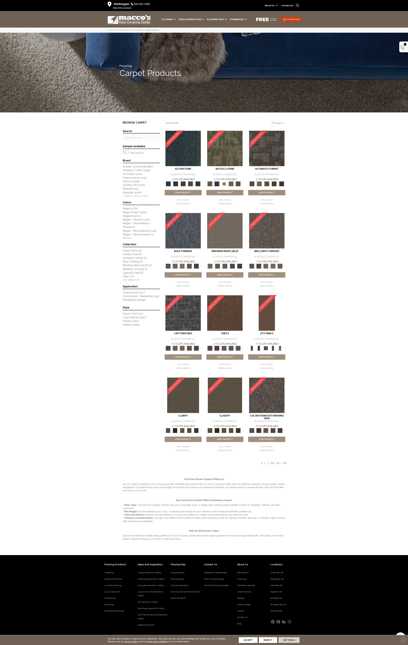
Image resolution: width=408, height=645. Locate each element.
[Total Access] (240, 266)
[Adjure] (196, 430)
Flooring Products (122, 30)
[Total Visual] (266, 430)
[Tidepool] (183, 148)
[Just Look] (280, 430)
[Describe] (182, 430)
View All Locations (122, 8)
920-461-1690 (142, 4)
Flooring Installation (180, 585)
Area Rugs (109, 604)
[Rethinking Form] (274, 183)
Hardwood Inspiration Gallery (151, 579)
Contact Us (287, 5)
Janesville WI (276, 611)
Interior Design (244, 604)
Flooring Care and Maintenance (185, 591)
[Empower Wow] (273, 266)
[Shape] (183, 230)
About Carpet (137, 30)
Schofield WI (276, 598)
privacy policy (131, 641)
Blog (239, 623)
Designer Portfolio (146, 625)
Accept (248, 640)
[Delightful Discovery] (225, 148)
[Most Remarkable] (217, 183)
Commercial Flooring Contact (216, 585)
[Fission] (189, 266)
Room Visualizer (178, 598)
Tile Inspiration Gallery (148, 602)
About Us (270, 5)
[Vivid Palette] (238, 183)
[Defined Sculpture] (259, 183)
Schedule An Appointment (215, 572)
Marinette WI (276, 585)
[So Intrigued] (266, 230)
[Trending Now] (225, 230)
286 (272, 463)
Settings (289, 640)
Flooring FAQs (177, 579)
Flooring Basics (177, 572)
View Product (183, 193)
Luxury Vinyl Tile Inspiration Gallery (150, 593)
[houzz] (284, 622)
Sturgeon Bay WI (278, 604)
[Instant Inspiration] (280, 266)
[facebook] (278, 622)
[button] (277, 5)
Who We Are (243, 572)
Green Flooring (244, 591)
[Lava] (182, 266)
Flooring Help (215, 19)
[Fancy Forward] (266, 395)
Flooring (167, 19)
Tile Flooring (110, 598)
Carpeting (109, 572)
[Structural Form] (281, 183)
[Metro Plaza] (231, 348)
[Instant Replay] (225, 266)
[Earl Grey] (190, 183)
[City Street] (198, 183)
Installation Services (246, 585)
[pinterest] (272, 622)
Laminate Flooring (112, 585)
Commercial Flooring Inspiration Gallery (153, 616)
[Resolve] (183, 395)
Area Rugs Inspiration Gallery (151, 608)
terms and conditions (157, 641)
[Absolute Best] (273, 430)
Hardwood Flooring (113, 579)
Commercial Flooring (114, 611)
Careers (240, 611)
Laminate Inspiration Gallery (151, 585)
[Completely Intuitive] (266, 266)
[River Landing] (217, 348)
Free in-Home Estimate (214, 579)
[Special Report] (217, 266)
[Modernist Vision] (224, 183)
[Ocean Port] (175, 183)
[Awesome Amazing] (231, 183)
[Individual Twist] (266, 183)
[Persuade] (189, 430)
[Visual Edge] (266, 148)
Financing (241, 579)
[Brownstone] (183, 183)
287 (278, 463)
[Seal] (196, 266)
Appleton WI (276, 591)
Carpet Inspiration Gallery (149, 572)
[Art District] (224, 348)
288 (284, 463)
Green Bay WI (276, 572)
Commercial (237, 19)
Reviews (241, 598)
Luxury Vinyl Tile (112, 591)
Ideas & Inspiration (190, 19)
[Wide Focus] (259, 430)
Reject (268, 640)
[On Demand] (232, 266)
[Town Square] (238, 348)
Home (110, 30)
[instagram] (289, 622)
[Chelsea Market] (225, 313)
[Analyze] (175, 430)
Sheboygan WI (277, 579)
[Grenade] (175, 266)
